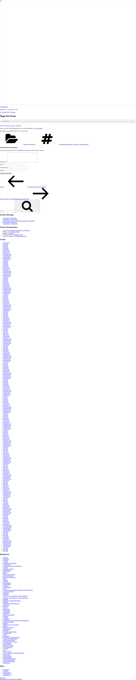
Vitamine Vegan (7, 656)
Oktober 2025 (6, 257)
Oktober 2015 (6, 426)
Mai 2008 (5, 551)
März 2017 (6, 402)
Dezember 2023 (7, 288)
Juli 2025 (5, 261)
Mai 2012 (5, 484)
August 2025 (6, 259)
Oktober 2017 (6, 392)
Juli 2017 (5, 397)
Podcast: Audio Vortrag (29, 144)
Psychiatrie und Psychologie (10, 641)
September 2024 (7, 275)
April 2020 (6, 350)
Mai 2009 (5, 535)
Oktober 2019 (6, 358)
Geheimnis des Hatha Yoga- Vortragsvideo (19, 230)
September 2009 (7, 529)
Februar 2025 (6, 268)
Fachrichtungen (7, 587)
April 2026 (6, 248)
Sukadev (13, 112)
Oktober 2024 (6, 274)
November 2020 (7, 340)
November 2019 (7, 357)
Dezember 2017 (7, 389)
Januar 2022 (6, 320)
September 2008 (7, 545)
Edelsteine (5, 581)
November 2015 (7, 425)
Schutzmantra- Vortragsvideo (10, 223)
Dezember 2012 (7, 474)
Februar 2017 (6, 404)
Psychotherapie (7, 643)
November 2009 (7, 527)
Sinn (4, 650)
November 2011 (7, 493)
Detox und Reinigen (8, 576)
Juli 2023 (5, 295)
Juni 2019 (5, 364)
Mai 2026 (5, 247)
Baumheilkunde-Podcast (9, 574)
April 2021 (6, 333)
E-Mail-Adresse (4, 167)
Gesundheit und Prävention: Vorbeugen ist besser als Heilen (73, 144)
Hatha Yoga (6, 593)
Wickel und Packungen (9, 660)
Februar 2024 (6, 285)
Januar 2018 (6, 388)
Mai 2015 (5, 433)
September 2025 (7, 258)
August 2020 (6, 344)
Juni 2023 (5, 296)
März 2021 (6, 334)
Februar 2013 (6, 471)
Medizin (5, 626)
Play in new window (9, 125)
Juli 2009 (5, 532)
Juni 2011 (5, 500)
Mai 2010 (5, 518)
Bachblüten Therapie (8, 569)
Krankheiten (6, 619)
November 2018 (7, 374)
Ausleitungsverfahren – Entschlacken (12, 566)
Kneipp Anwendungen (8, 615)
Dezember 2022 (7, 305)
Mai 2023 (5, 298)
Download (18, 125)
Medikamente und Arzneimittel (10, 624)
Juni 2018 (5, 381)
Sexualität (5, 648)
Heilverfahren (6, 609)
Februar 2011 (6, 505)
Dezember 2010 (7, 508)
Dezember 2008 (7, 541)
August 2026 (6, 242)
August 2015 (6, 429)
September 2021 (7, 326)
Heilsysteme (6, 605)
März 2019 (6, 368)
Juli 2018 (5, 380)
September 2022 (7, 309)
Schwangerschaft (7, 647)
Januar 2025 (6, 269)
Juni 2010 (5, 517)
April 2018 (6, 384)
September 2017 (7, 394)
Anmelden (5, 671)
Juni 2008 (5, 549)
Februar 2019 (6, 370)
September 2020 (7, 343)
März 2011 (5, 504)
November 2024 (7, 272)
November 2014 (7, 442)
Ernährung (5, 586)
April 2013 (6, 469)
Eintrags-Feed (6, 672)
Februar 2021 (6, 336)
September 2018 (7, 377)
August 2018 (6, 378)
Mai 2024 (5, 281)
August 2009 (6, 531)
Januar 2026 (6, 252)
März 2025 (6, 266)
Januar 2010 (6, 524)
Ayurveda (5, 567)
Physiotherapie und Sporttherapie (11, 637)
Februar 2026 (6, 251)
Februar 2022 (6, 319)
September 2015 (7, 428)
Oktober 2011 (6, 494)
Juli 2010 (5, 515)
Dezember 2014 (7, 440)
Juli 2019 (5, 363)
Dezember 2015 (7, 423)
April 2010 (6, 520)
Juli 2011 (5, 498)
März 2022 (6, 317)
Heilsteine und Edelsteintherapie (11, 603)
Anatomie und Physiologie (9, 563)
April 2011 (5, 503)
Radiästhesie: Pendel (8, 646)
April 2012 (6, 486)
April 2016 (6, 418)
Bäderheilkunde (7, 570)
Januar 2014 (6, 456)
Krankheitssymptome (8, 622)
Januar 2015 (6, 439)
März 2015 (6, 436)
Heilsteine (5, 602)
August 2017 (6, 395)
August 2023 (6, 293)
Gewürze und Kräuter (8, 591)
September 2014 (7, 445)
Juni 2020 (5, 347)
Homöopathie (6, 610)
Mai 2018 (5, 382)
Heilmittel (5, 599)
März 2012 (6, 487)
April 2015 (6, 435)
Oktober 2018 (6, 375)
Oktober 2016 (6, 409)
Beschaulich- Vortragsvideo (10, 222)
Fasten (4, 588)
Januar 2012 (6, 490)
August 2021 (6, 327)
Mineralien (5, 630)
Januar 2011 (6, 507)
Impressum (2, 678)
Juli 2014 (5, 447)
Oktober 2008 (6, 544)
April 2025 (6, 265)
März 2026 (6, 250)
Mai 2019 (5, 365)
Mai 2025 (5, 264)
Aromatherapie (7, 564)
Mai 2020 (5, 348)
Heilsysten (5, 606)
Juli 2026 (5, 244)
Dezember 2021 (7, 322)
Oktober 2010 (6, 511)
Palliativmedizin (16, 232)
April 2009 (6, 536)
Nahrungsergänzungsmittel (9, 631)
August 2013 (6, 463)
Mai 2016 (5, 416)
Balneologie (6, 571)
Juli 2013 (5, 464)
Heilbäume (6, 594)
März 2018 (6, 385)
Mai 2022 (5, 315)
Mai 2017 (5, 399)
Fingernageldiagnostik (20, 236)
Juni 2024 (5, 279)
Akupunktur (6, 559)
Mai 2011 (5, 501)
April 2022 (6, 316)
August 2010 (6, 514)
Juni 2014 (5, 449)
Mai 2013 (5, 467)
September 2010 (7, 512)
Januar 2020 (6, 354)
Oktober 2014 (6, 443)
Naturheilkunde (4, 107)
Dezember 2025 (7, 254)
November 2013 (7, 459)
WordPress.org (6, 675)
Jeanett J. (5, 233)
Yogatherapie (6, 663)
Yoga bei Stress (16, 128)
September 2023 (7, 292)
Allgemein (5, 560)
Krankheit (5, 617)
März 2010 (6, 521)
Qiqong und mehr (7, 644)
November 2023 (7, 289)
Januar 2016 (6, 422)
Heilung (5, 607)
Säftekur (11, 233)
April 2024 (6, 282)
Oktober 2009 (6, 528)
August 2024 (6, 276)
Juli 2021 (5, 329)
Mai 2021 (5, 332)
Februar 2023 (6, 302)
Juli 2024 (5, 278)
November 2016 (7, 408)
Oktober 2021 (6, 324)
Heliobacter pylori (18, 234)
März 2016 (6, 419)
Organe (5, 634)
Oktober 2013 (6, 460)
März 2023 (6, 300)
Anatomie (5, 562)
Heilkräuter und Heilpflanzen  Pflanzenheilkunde (15, 596)
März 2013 (6, 470)
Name (2, 164)
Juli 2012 (5, 481)
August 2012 (6, 480)
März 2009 (6, 538)
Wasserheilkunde (7, 657)
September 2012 (7, 479)
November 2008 (7, 542)
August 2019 (6, 361)
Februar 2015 (6, 438)
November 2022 (7, 306)
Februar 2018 (6, 387)
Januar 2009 (6, 539)
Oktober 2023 (6, 291)
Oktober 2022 (6, 307)
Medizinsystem (7, 629)
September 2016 (7, 411)
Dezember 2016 (7, 406)
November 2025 (7, 255)
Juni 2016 (5, 415)
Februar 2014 (6, 454)
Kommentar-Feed (7, 673)
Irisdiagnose (6, 613)
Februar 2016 (6, 421)
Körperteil (5, 616)
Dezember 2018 (7, 372)
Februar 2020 (6, 353)
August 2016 (6, 412)
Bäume (5, 573)
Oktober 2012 (6, 477)
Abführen (5, 557)
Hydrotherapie (6, 612)
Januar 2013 (6, 473)
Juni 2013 (5, 466)
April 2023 (6, 299)
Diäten (4, 578)
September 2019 (7, 360)
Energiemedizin (7, 583)
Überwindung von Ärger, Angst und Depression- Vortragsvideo (19, 221)
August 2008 (6, 546)
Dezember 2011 (7, 491)
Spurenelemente (7, 651)
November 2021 (7, 323)
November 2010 (7, 510)
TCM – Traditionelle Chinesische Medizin (13, 653)
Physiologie (6, 636)
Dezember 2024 (7, 271)
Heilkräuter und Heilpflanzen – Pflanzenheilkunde (15, 598)
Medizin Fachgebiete (8, 627)
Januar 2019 (6, 371)
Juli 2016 (5, 413)
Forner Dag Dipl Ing (8, 236)
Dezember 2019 (7, 356)
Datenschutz (3, 679)
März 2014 (6, 453)
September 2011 (7, 495)
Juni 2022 (5, 313)
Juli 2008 (5, 548)
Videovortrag (6, 654)
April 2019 (6, 367)
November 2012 (7, 476)
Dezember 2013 (7, 457)
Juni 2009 (5, 534)
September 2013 (7, 462)
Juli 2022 (5, 312)
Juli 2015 (5, 430)
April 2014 (6, 452)
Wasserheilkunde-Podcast (9, 658)
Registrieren (6, 669)
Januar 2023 (6, 303)
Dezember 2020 (7, 339)
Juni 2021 (5, 330)
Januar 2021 (6, 337)
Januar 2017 (6, 405)
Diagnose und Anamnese (9, 577)
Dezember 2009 (7, 525)
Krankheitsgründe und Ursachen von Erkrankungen (16, 620)
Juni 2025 (5, 262)
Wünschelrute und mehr (9, 661)
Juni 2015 (5, 432)
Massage (5, 623)
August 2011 (6, 497)
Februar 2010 (6, 522)
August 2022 (6, 310)
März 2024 (6, 283)
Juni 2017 (5, 398)
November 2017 (7, 391)
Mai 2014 (5, 450)
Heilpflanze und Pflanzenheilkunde (12, 600)
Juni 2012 (5, 483)
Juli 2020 (5, 346)
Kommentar (3, 162)
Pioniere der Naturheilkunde (10, 639)
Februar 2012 (6, 488)
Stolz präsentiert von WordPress (14, 679)
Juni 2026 (5, 245)
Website (2, 170)
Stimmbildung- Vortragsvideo (10, 219)
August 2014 (6, 446)
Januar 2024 (6, 286)
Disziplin (5, 580)
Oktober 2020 (6, 341)
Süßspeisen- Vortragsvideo (9, 218)
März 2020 (6, 351)
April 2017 (6, 401)
